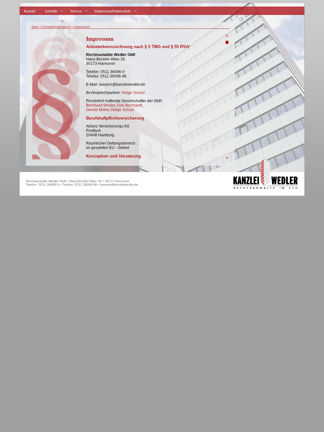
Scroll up (227, 35)
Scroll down (227, 158)
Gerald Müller (97, 110)
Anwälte (48, 11)
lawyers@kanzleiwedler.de (119, 184)
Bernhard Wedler (100, 105)
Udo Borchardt (129, 105)
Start (34, 26)
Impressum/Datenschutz (110, 11)
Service (73, 11)
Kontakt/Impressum (56, 26)
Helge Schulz (133, 92)
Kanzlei (29, 10)
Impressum (82, 26)
